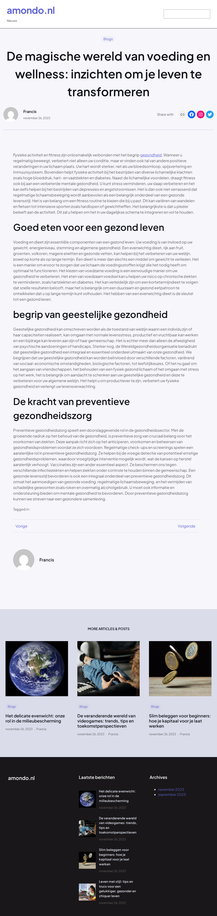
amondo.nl (31, 10)
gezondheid (151, 154)
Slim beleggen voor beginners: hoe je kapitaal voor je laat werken (180, 720)
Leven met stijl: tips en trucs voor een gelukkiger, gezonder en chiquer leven (117, 888)
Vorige (21, 525)
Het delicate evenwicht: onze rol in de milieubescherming (35, 718)
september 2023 (172, 794)
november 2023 (171, 789)
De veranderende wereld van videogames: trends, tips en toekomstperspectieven (106, 720)
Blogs (108, 39)
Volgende (186, 525)
